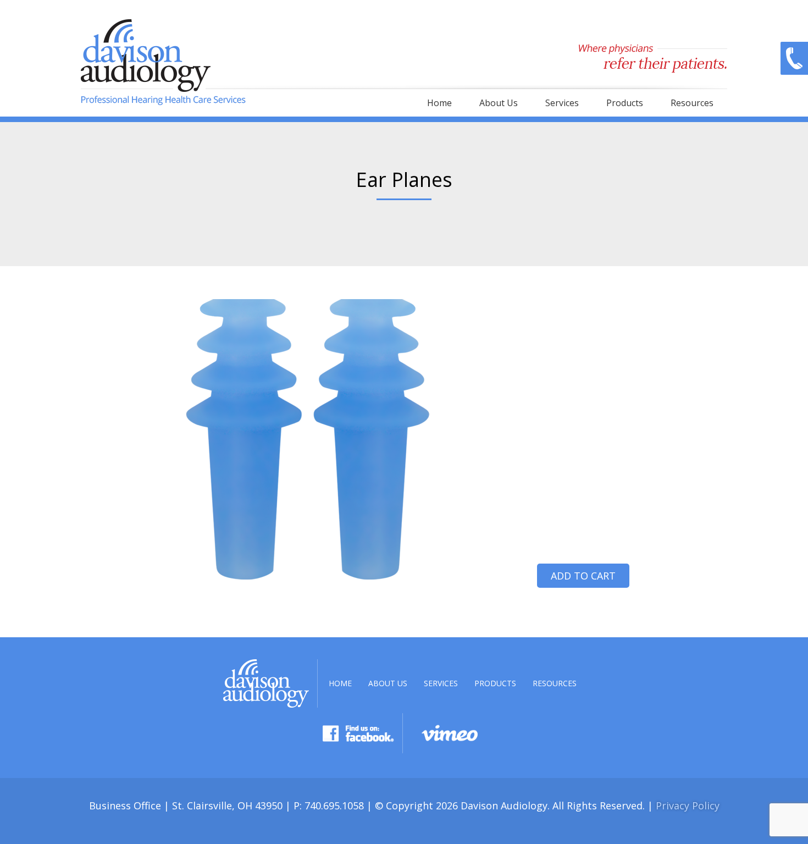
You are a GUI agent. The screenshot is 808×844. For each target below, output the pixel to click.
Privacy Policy (688, 805)
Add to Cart (583, 575)
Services (562, 103)
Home (439, 103)
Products (624, 103)
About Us (498, 103)
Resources (692, 103)
